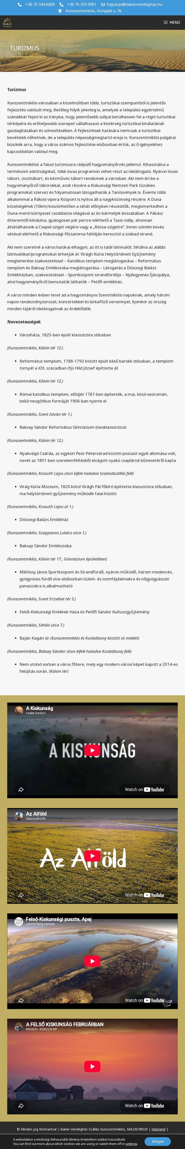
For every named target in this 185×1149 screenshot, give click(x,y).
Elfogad (158, 1141)
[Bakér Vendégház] (7, 22)
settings (131, 1144)
